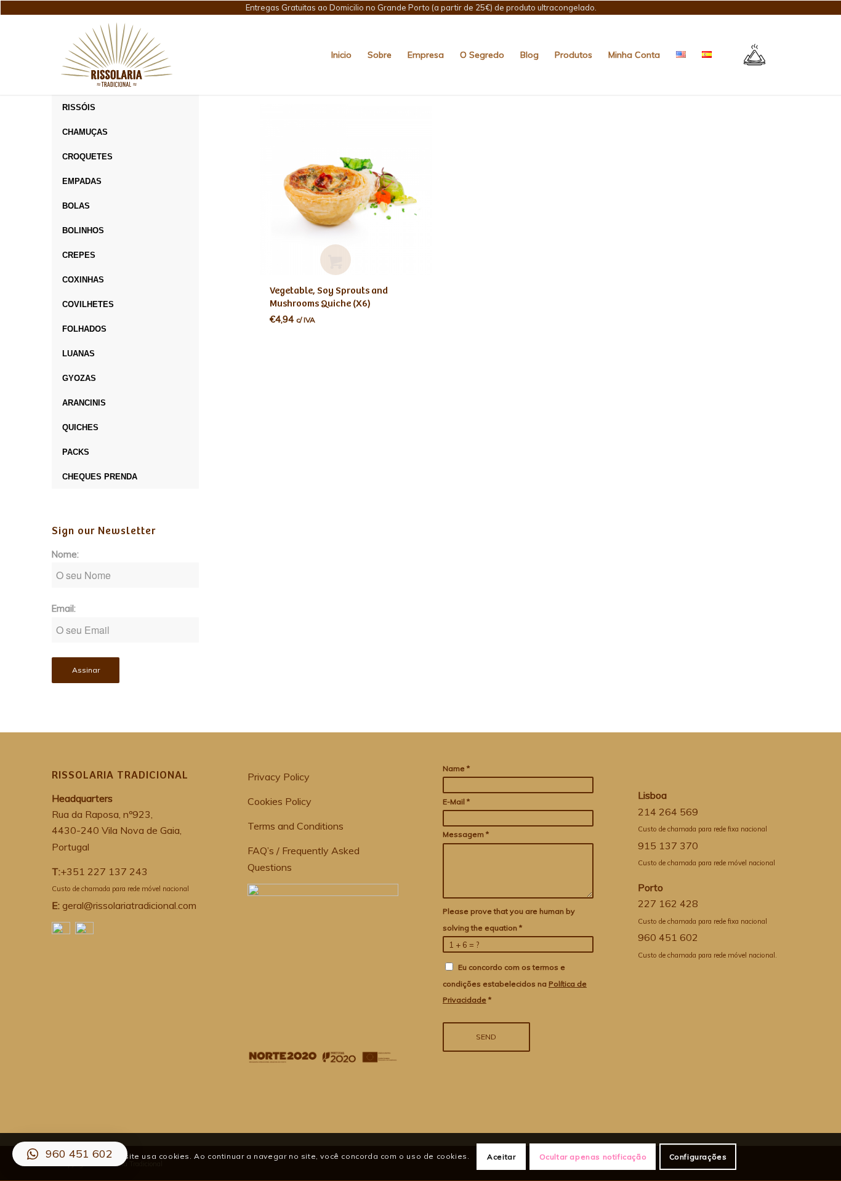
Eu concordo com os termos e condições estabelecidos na (515, 983)
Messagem (466, 834)
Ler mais (335, 259)
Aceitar (501, 1156)
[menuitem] (341, 55)
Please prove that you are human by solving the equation (509, 919)
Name (456, 768)
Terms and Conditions (295, 826)
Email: (64, 608)
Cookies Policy (279, 801)
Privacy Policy (278, 777)
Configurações (698, 1156)
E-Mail (456, 801)
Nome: (65, 554)
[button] (69, 1154)
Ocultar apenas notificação (593, 1156)
